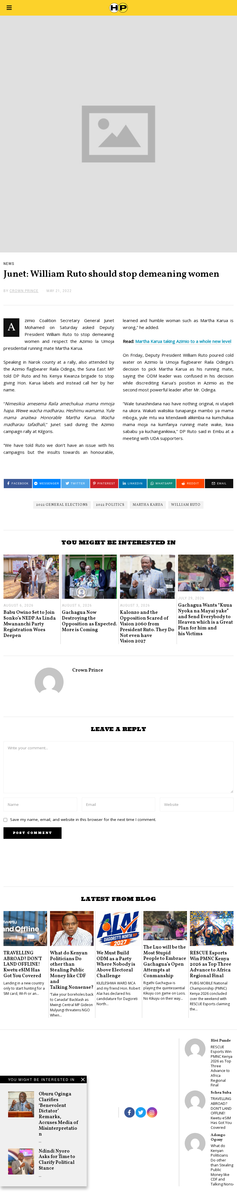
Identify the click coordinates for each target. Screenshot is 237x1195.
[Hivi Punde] (195, 1048)
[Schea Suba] (195, 1100)
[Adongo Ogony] (195, 1143)
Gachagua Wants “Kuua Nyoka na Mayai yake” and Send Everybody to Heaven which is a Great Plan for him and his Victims (205, 619)
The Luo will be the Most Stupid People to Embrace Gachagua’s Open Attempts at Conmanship (164, 961)
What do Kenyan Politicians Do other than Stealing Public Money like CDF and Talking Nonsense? (71, 970)
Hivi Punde (221, 1040)
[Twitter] (141, 1112)
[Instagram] (152, 1112)
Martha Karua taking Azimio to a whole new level (183, 341)
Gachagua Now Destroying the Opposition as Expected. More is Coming (89, 621)
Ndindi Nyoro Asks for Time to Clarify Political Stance (57, 1160)
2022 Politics (110, 505)
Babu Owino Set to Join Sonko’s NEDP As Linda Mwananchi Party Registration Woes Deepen (29, 624)
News (8, 264)
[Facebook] (129, 1112)
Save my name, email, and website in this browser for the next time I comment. (83, 819)
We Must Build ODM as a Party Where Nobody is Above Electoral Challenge (116, 964)
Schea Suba (221, 1092)
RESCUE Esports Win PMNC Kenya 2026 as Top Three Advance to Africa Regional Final (210, 964)
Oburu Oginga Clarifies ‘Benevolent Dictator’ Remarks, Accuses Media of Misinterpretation (58, 1114)
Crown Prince (87, 670)
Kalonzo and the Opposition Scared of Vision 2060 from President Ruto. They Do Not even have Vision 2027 (147, 626)
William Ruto (186, 505)
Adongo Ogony (218, 1137)
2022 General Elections (62, 505)
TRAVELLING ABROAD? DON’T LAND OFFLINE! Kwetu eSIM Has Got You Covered (22, 964)
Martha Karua (148, 505)
